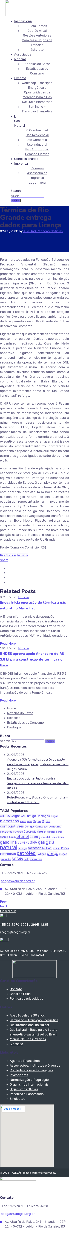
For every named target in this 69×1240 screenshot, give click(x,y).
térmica (22, 555)
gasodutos (58, 837)
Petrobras (8, 854)
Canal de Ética (20, 994)
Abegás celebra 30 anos (27, 1015)
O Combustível (37, 130)
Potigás (41, 854)
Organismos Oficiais (24, 1089)
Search (16, 191)
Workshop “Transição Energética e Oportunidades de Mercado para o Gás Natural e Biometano (37, 92)
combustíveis (12, 826)
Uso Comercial (37, 140)
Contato (16, 989)
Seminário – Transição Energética (34, 1020)
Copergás (30, 831)
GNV (33, 842)
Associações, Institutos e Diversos (35, 1065)
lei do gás (22, 848)
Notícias (20, 59)
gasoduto (46, 837)
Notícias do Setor (37, 64)
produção (5, 859)
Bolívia (23, 821)
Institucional (23, 21)
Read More (8, 643)
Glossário (16, 1044)
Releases (37, 168)
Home (11, 708)
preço (52, 853)
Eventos (20, 78)
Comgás (30, 826)
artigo (31, 816)
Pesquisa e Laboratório (27, 1094)
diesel (42, 831)
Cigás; (46, 821)
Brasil (29, 821)
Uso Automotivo (37, 149)
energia (4, 837)
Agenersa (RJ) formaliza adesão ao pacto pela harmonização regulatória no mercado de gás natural (37, 764)
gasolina (8, 842)
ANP (23, 816)
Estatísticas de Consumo (25, 723)
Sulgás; (29, 859)
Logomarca (37, 182)
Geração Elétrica (37, 154)
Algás (16, 816)
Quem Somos (37, 26)
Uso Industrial (37, 145)
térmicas (38, 859)
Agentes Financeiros (25, 1061)
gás (41, 842)
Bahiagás (43, 816)
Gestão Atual (37, 31)
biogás (54, 816)
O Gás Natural (19, 121)
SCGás (17, 859)
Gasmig (35, 837)
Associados (22, 54)
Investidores (19, 1075)
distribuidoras (54, 831)
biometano (9, 821)
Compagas (41, 826)
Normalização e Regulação (29, 1080)
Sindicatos (17, 1099)
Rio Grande (8, 555)
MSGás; (47, 848)
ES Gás (12, 837)
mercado (35, 848)
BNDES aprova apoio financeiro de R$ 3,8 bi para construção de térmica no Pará (32, 659)
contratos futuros (11, 831)
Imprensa (21, 163)
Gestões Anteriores (37, 35)
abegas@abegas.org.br (17, 881)
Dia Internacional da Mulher (29, 1025)
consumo (55, 826)
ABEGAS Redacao (36, 231)
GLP (20, 842)
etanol (22, 836)
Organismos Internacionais (29, 1084)
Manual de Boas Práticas (28, 1039)
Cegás (37, 821)
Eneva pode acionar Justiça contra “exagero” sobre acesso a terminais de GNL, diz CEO (38, 783)
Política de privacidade (26, 999)
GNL (26, 842)
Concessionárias (26, 159)
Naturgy (57, 848)
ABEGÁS (6, 816)
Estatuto (37, 50)
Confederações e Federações (31, 1070)
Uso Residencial (37, 135)
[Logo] (22, 2)
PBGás (65, 848)
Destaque (14, 727)
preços (63, 854)
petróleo (26, 853)
